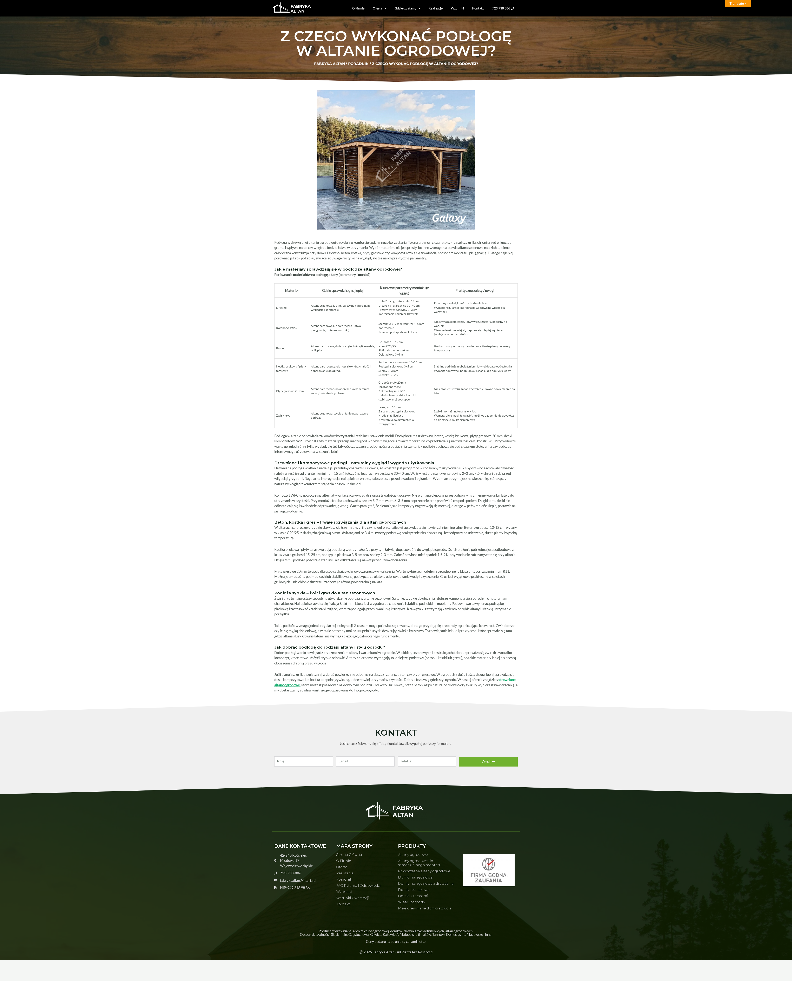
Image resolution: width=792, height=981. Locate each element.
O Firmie (358, 8)
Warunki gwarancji (352, 898)
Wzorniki (457, 8)
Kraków (425, 934)
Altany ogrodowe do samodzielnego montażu (419, 863)
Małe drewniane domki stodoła (424, 908)
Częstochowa (358, 934)
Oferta (377, 8)
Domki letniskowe (414, 890)
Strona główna (349, 855)
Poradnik (344, 879)
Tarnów (438, 934)
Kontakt (478, 8)
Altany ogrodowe (413, 855)
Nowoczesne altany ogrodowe (424, 871)
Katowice (390, 934)
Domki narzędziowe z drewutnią (426, 884)
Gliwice (375, 934)
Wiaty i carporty (411, 902)
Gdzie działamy (405, 8)
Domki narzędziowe (415, 877)
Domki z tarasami (413, 896)
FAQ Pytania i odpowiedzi (358, 886)
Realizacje (436, 8)
